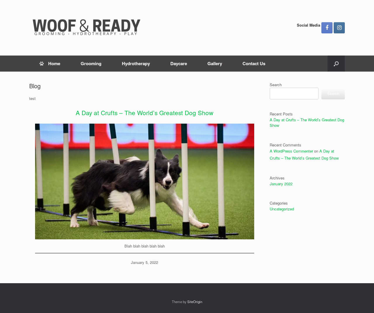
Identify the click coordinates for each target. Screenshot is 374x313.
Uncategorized (282, 209)
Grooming (91, 63)
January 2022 (281, 183)
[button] (336, 64)
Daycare (178, 63)
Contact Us (254, 63)
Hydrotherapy (136, 63)
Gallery (214, 63)
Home (54, 63)
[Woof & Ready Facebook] (327, 27)
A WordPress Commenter (291, 151)
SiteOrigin (194, 301)
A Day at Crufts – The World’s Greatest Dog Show (144, 112)
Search (276, 84)
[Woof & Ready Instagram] (339, 27)
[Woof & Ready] (87, 27)
